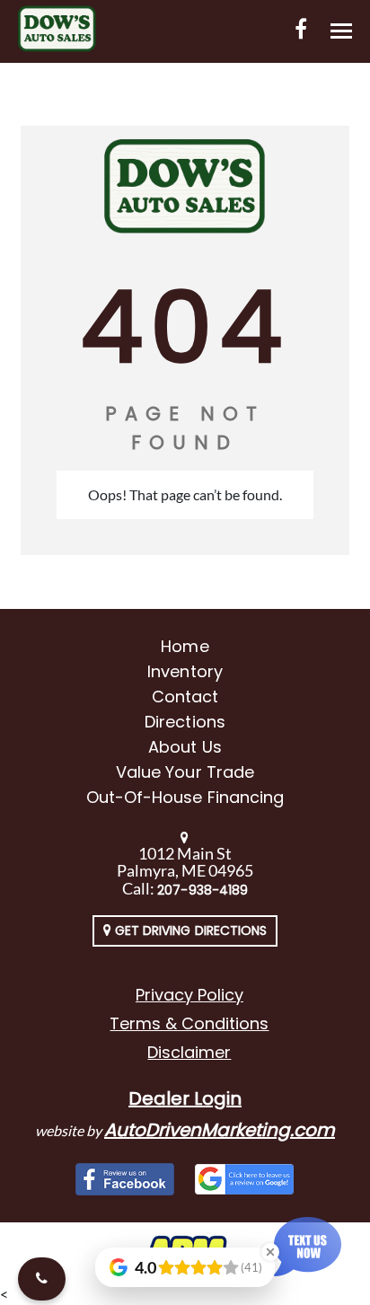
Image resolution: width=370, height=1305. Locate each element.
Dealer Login (185, 1098)
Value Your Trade (185, 772)
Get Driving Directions (189, 930)
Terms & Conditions (189, 1023)
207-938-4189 (202, 890)
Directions (185, 721)
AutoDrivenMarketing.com (219, 1129)
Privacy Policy (189, 994)
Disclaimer (189, 1052)
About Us (184, 747)
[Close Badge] (270, 1252)
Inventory (184, 671)
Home (184, 646)
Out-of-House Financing (185, 797)
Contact (185, 696)
